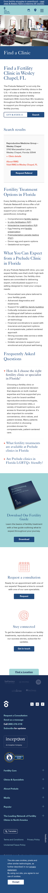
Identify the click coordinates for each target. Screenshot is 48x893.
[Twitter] (32, 705)
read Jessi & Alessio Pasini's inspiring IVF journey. (24, 2)
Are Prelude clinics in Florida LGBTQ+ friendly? (24, 461)
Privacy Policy (33, 840)
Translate (12, 831)
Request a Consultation (15, 716)
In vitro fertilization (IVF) (19, 222)
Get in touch (24, 649)
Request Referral (24, 173)
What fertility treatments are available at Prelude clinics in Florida (23, 447)
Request (24, 596)
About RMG (12, 162)
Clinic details (13, 156)
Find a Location (24, 672)
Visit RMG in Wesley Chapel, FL (21, 165)
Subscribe (9, 728)
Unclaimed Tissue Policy (14, 845)
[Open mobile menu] (41, 10)
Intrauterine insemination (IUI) (22, 225)
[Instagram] (37, 705)
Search (35, 115)
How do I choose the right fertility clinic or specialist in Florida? (23, 374)
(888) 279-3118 (15, 724)
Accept (15, 882)
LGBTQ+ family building (32, 307)
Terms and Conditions (13, 840)
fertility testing (31, 219)
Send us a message (13, 720)
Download (24, 539)
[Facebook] (42, 705)
